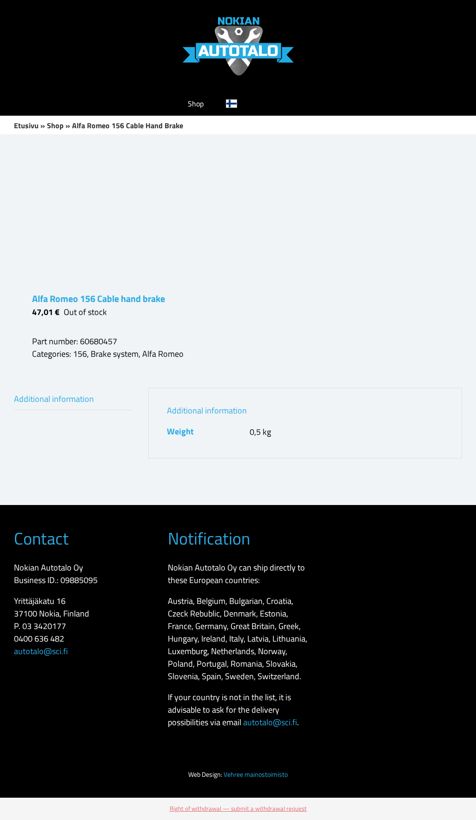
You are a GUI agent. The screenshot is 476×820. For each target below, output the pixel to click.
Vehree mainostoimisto (256, 774)
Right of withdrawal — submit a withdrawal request (238, 808)
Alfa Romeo (163, 354)
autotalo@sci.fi (41, 651)
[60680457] (121, 213)
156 (80, 354)
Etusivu (26, 125)
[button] (274, 103)
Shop (55, 125)
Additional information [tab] (54, 399)
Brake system (115, 354)
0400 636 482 (39, 638)
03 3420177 (44, 626)
